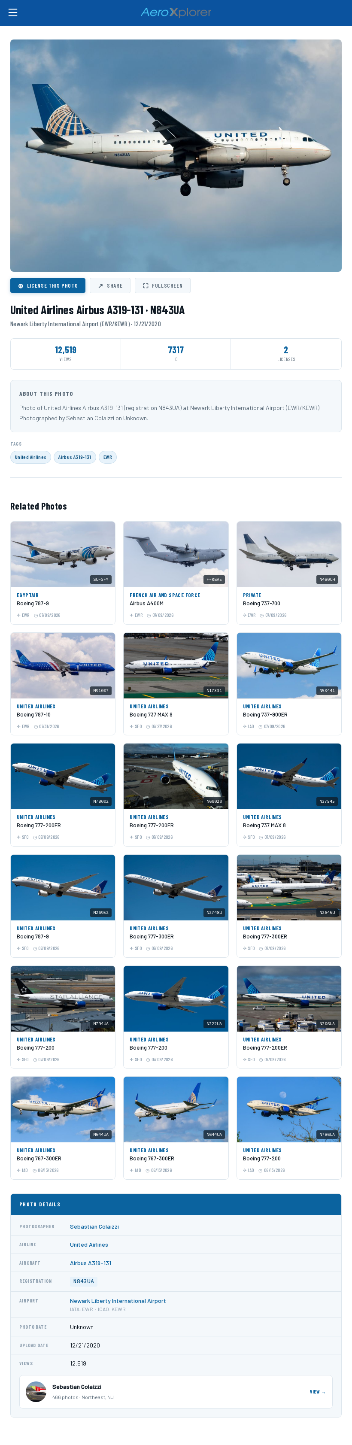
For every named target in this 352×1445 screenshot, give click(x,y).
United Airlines (30, 457)
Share (110, 285)
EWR (107, 457)
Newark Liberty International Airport (118, 1300)
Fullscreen (162, 285)
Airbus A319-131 (74, 457)
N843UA (83, 1281)
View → (318, 1391)
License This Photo (48, 285)
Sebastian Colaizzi (94, 1226)
